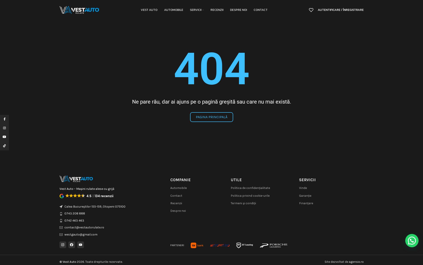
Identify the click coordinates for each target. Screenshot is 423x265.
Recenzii (176, 203)
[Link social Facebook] (4, 119)
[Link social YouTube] (4, 137)
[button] (87, 196)
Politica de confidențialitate (250, 188)
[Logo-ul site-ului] (79, 10)
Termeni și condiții (243, 203)
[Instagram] (63, 244)
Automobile (178, 188)
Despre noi (178, 211)
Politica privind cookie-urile (250, 196)
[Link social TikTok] (4, 145)
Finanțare (306, 203)
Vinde (303, 188)
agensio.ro (356, 262)
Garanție (305, 196)
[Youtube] (80, 244)
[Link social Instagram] (4, 128)
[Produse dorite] (311, 10)
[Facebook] (71, 244)
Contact (176, 196)
